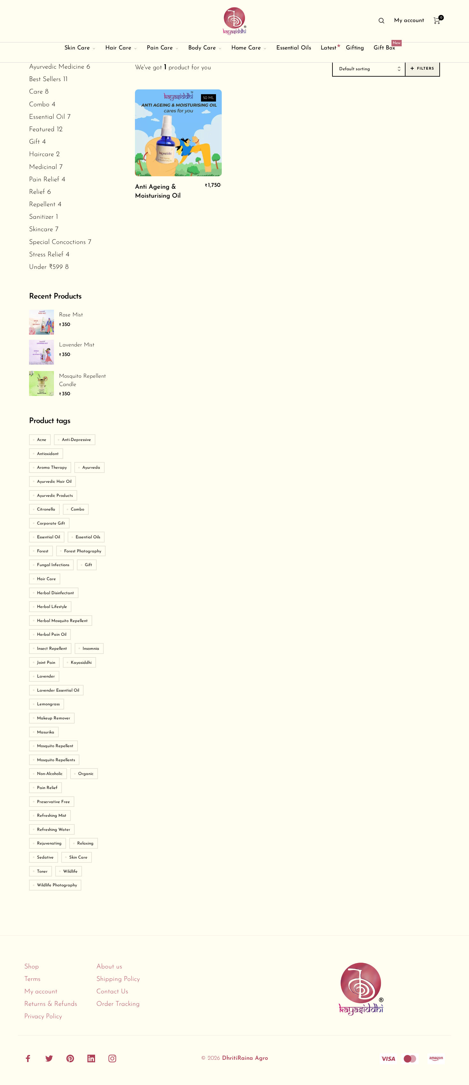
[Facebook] (28, 1059)
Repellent (42, 204)
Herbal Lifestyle (52, 607)
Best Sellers (45, 79)
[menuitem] (409, 21)
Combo (39, 104)
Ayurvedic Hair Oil (54, 482)
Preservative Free (53, 802)
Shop (31, 966)
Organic (85, 774)
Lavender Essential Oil (58, 690)
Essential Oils (88, 537)
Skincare (41, 229)
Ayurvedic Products (55, 496)
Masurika (45, 732)
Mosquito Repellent (55, 746)
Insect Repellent (52, 649)
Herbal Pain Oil (51, 635)
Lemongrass (48, 704)
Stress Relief (46, 254)
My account (40, 991)
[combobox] (369, 69)
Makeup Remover (53, 718)
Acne (41, 440)
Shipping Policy (118, 979)
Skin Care (78, 857)
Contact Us (112, 991)
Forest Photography (82, 551)
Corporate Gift (51, 523)
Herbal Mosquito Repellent (62, 621)
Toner (42, 871)
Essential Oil (47, 117)
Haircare (41, 154)
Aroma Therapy (52, 468)
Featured (42, 129)
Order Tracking (118, 1004)
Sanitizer (41, 217)
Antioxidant (48, 454)
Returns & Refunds (50, 1004)
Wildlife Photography (57, 885)
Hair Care (46, 579)
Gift (34, 142)
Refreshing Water (53, 830)
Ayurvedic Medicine (56, 67)
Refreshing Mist (51, 816)
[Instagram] (112, 1059)
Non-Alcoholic (50, 774)
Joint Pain (46, 663)
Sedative (45, 857)
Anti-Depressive (76, 440)
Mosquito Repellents (56, 760)
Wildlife (70, 871)
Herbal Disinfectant (55, 593)
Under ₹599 (46, 267)
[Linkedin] (91, 1059)
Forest (42, 551)
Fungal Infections (53, 565)
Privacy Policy (43, 1016)
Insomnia (91, 649)
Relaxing (85, 843)
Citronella (46, 509)
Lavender (46, 676)
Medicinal (43, 167)
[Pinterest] (70, 1059)
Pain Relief (44, 179)
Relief (37, 192)
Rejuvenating (49, 843)
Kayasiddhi (81, 663)
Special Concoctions (57, 242)
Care (36, 91)
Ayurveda (91, 468)
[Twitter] (49, 1059)
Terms (32, 979)
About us (109, 966)
